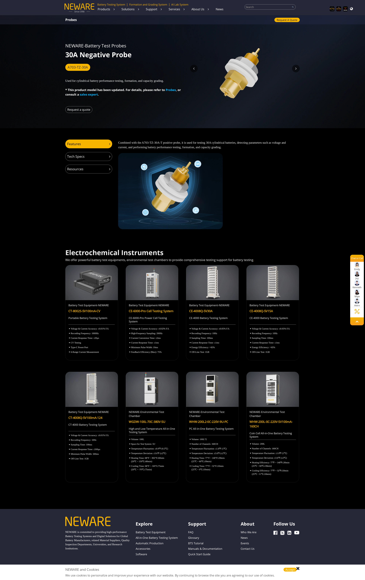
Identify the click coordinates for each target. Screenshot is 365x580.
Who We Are (248, 532)
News (219, 9)
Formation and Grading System (148, 4)
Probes (71, 19)
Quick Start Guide (199, 554)
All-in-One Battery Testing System (157, 538)
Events (245, 543)
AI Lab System (179, 4)
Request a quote (287, 20)
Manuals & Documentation (205, 548)
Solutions (127, 9)
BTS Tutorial (195, 543)
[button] (194, 68)
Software (141, 554)
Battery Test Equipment (150, 532)
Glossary (193, 538)
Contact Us (247, 548)
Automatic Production (149, 543)
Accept (290, 570)
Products (104, 9)
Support (151, 9)
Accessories (143, 548)
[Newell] (345, 8)
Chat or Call (357, 258)
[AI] (332, 8)
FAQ (190, 532)
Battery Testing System (111, 4)
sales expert (89, 94)
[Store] (338, 8)
